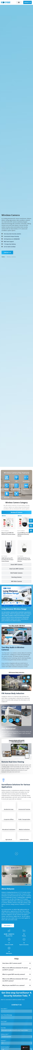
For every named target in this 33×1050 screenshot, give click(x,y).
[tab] (16, 512)
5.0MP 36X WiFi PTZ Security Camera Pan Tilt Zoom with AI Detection (24, 559)
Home (3, 257)
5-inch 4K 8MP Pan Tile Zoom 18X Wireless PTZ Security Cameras (23, 534)
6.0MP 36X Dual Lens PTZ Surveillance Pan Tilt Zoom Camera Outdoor (7, 559)
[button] (19, 2)
